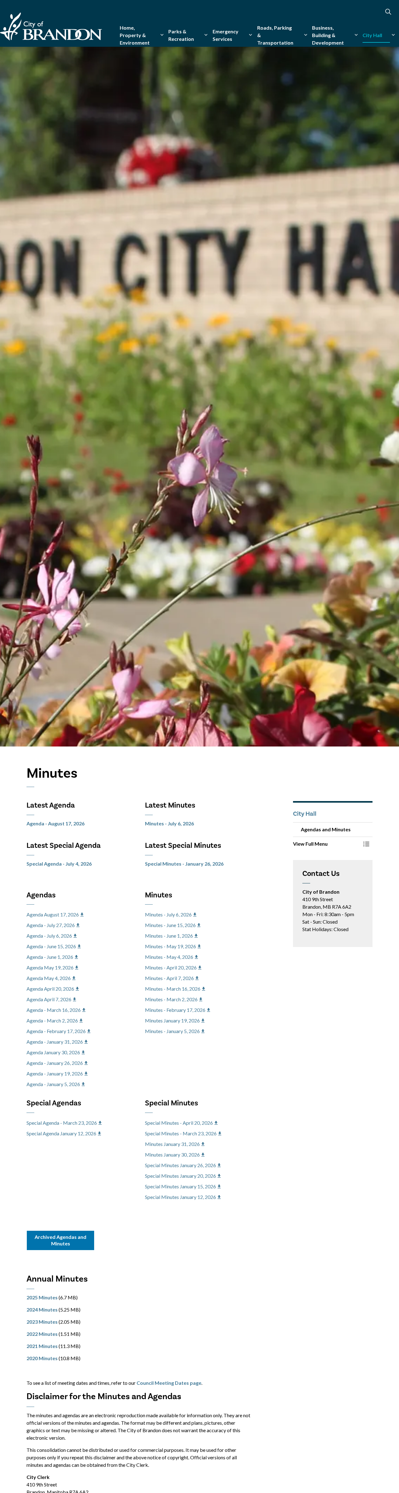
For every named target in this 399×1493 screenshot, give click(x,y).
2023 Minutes (42, 1322)
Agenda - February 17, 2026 (56, 1031)
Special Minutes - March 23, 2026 (181, 1133)
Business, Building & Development (328, 35)
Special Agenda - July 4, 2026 (59, 864)
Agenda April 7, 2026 (48, 999)
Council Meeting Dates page (169, 1383)
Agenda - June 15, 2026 (51, 946)
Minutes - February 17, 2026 (175, 1010)
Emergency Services (225, 35)
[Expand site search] (388, 11)
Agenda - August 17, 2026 (55, 823)
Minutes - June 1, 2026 (169, 936)
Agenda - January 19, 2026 (54, 1073)
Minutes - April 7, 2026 (169, 978)
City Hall (372, 35)
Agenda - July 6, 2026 (49, 936)
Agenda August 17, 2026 (52, 914)
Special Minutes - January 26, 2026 (184, 864)
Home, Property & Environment (135, 35)
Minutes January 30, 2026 (172, 1154)
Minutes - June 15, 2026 (170, 925)
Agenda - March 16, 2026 (53, 1010)
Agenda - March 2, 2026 (52, 1020)
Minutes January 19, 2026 (172, 1020)
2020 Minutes (42, 1358)
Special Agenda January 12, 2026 (61, 1133)
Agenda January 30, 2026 (53, 1052)
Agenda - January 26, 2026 (54, 1063)
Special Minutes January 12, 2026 (180, 1197)
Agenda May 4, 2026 (48, 978)
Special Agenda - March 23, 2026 (61, 1123)
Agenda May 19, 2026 (50, 967)
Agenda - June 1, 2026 (49, 957)
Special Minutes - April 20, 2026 (179, 1123)
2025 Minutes (42, 1297)
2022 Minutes (42, 1334)
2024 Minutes (42, 1309)
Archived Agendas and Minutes (60, 1240)
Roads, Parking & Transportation (275, 35)
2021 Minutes (42, 1346)
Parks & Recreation (181, 35)
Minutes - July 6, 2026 (169, 823)
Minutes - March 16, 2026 (172, 989)
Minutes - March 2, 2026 (171, 999)
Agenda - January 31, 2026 (54, 1042)
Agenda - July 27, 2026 (50, 925)
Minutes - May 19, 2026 (170, 946)
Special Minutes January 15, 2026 (180, 1186)
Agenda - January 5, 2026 (53, 1084)
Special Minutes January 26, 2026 (180, 1165)
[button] (326, 844)
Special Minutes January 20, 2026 (180, 1176)
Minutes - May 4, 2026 (169, 957)
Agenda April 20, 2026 (50, 989)
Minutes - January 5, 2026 (172, 1031)
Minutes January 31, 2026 (172, 1144)
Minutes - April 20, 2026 (171, 967)
